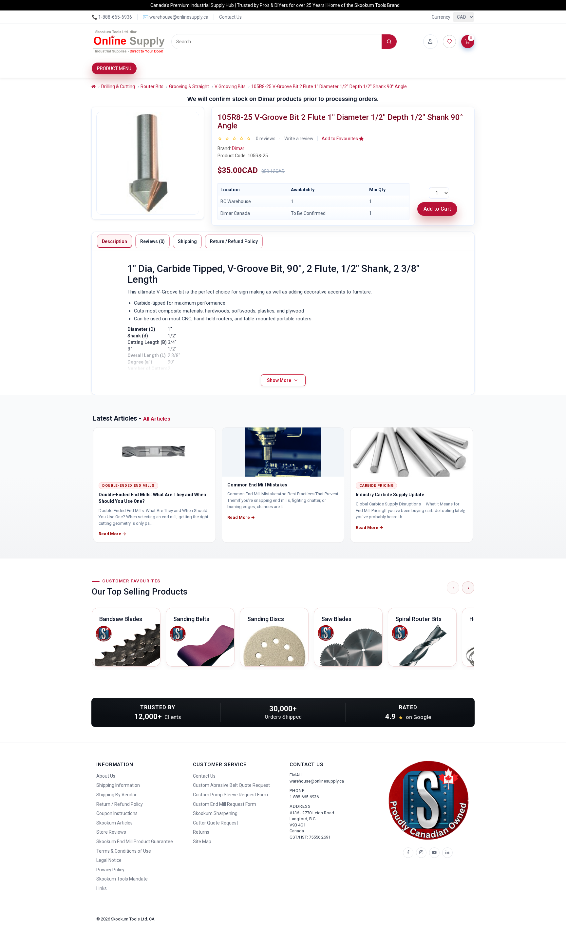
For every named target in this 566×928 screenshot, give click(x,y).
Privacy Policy (110, 869)
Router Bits (152, 86)
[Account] (430, 41)
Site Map (202, 841)
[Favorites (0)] (449, 41)
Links (101, 888)
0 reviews (265, 138)
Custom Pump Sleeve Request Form (230, 794)
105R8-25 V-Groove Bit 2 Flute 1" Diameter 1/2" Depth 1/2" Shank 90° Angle (329, 86)
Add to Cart (437, 209)
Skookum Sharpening (215, 813)
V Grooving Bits (230, 86)
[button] (343, 138)
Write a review (298, 138)
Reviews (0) (152, 241)
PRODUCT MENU (114, 68)
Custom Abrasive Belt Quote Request (231, 785)
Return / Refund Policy (234, 241)
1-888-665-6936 (304, 796)
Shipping (187, 241)
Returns (201, 832)
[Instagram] (421, 852)
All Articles (156, 419)
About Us (105, 776)
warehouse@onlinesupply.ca (317, 781)
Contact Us (230, 17)
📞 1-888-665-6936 (112, 17)
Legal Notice (109, 860)
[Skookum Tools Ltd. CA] (129, 41)
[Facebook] (408, 852)
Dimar (238, 148)
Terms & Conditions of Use (123, 851)
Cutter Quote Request (215, 822)
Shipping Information (118, 785)
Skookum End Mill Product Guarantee (134, 841)
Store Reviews (111, 832)
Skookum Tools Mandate (122, 878)
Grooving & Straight (189, 86)
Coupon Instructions (117, 813)
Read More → (112, 533)
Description (114, 241)
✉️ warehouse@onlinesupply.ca (175, 17)
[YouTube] (434, 852)
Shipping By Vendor (116, 794)
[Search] (389, 41)
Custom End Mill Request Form (224, 804)
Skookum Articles (114, 822)
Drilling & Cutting (118, 86)
